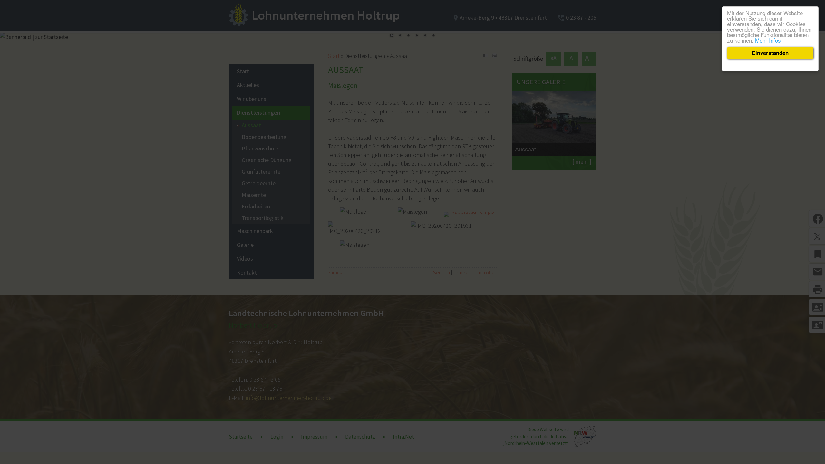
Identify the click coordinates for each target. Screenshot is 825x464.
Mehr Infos (768, 40)
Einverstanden (770, 53)
